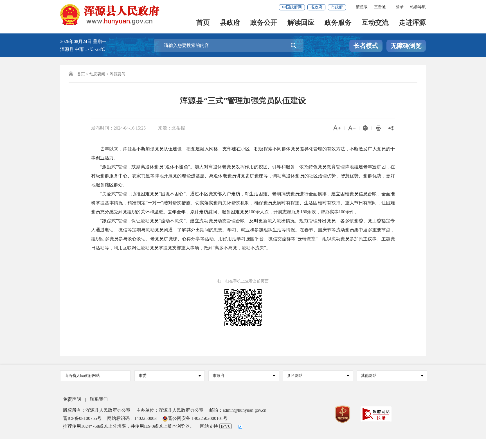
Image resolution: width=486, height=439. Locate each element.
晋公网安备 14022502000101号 (198, 418)
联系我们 (99, 399)
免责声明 (72, 399)
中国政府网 (292, 7)
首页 (203, 23)
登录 (400, 7)
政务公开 (263, 23)
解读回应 (300, 23)
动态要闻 (97, 74)
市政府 (337, 7)
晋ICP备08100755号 (82, 418)
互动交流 (375, 23)
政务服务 (338, 23)
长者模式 (366, 45)
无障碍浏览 (406, 45)
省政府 (316, 7)
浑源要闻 (117, 74)
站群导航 (418, 7)
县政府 (230, 23)
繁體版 (362, 7)
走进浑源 (412, 23)
